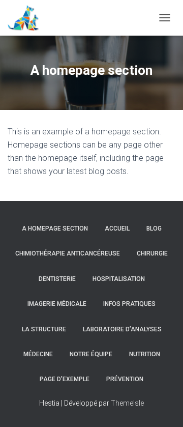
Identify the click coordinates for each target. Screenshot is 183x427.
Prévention (124, 379)
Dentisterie (57, 278)
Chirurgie (152, 253)
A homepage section (55, 228)
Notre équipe (91, 354)
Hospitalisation (119, 278)
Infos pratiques (129, 303)
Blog (154, 228)
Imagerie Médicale (56, 303)
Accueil (117, 228)
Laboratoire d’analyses (122, 329)
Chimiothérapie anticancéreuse (67, 253)
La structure (44, 329)
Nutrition (144, 354)
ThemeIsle (127, 403)
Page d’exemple (64, 379)
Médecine (38, 354)
